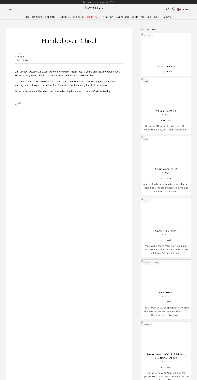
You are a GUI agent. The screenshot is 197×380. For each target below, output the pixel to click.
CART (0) (187, 9)
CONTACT (10, 9)
